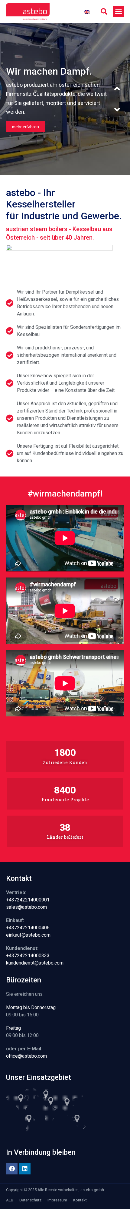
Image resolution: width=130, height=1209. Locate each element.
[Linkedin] (25, 1168)
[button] (104, 11)
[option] (65, 99)
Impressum (57, 1200)
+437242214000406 (28, 928)
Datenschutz (30, 1200)
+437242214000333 (28, 955)
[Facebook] (12, 1168)
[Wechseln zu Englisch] (86, 11)
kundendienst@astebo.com (34, 963)
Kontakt (80, 1200)
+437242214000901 (28, 900)
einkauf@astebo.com (28, 935)
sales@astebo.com (26, 907)
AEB (9, 1200)
